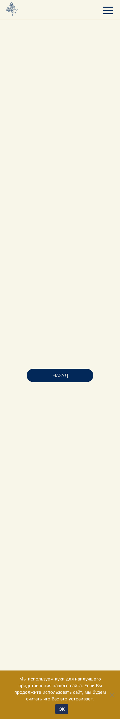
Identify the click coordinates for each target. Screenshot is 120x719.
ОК (62, 709)
